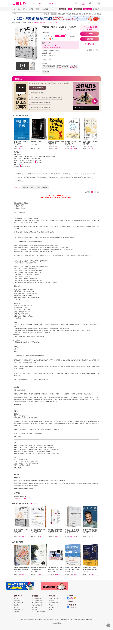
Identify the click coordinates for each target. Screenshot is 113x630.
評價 (45, 36)
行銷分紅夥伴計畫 (37, 605)
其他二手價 (73, 67)
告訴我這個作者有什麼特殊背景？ (40, 108)
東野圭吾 (68, 14)
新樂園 (20, 156)
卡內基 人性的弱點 (36, 141)
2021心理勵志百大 (20, 181)
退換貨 (51, 605)
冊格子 (41, 3)
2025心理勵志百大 (20, 174)
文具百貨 (45, 9)
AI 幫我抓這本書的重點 (37, 88)
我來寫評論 (17, 498)
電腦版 (54, 623)
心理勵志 (23, 23)
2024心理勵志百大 (67, 174)
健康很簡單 (78, 9)
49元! (69, 9)
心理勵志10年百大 (42, 174)
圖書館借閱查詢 (18, 609)
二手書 (31, 9)
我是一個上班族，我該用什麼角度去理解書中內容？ (45, 98)
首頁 (13, 23)
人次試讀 (71, 36)
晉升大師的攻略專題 (42, 177)
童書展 (99, 14)
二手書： (19, 146)
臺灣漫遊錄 (75, 14)
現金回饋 (16, 605)
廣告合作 (34, 609)
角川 (83, 14)
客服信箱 (51, 609)
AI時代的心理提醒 (31, 177)
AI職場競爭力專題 (54, 177)
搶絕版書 (62, 9)
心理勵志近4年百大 (31, 174)
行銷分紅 (96, 50)
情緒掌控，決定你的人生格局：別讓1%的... (73, 142)
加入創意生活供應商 (37, 603)
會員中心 (91, 3)
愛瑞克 (47, 32)
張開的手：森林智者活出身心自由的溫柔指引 (38, 568)
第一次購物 (17, 600)
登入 (76, 3)
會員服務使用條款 (80, 619)
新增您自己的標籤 (25, 166)
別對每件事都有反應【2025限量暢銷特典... (90, 142)
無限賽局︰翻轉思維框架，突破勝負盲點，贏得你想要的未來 (55, 531)
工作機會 (16, 611)
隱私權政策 (89, 619)
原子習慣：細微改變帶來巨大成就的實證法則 (38, 530)
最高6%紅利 (87, 9)
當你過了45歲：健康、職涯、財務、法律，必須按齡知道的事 (73, 569)
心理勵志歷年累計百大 (55, 174)
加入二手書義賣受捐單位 (39, 611)
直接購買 (90, 39)
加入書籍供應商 (36, 598)
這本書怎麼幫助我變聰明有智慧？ (40, 103)
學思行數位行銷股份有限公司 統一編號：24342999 (35, 619)
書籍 (13, 9)
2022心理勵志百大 (87, 177)
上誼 (95, 14)
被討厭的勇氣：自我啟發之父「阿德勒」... (21, 142)
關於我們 (16, 598)
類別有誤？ (39, 162)
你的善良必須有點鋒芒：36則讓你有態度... (56, 142)
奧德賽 (63, 14)
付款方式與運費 (53, 603)
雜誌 (19, 9)
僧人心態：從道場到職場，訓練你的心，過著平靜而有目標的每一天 (90, 531)
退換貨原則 (30, 489)
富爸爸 (91, 14)
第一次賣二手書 (18, 603)
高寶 (87, 14)
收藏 (51, 36)
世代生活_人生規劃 (20, 177)
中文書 (18, 23)
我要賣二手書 (97, 9)
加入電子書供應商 (37, 600)
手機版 (59, 623)
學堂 (34, 3)
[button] (99, 3)
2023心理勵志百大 (78, 174)
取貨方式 (51, 600)
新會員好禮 (17, 607)
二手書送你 (49, 3)
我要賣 (90, 50)
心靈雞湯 (30, 23)
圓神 (80, 14)
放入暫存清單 (89, 44)
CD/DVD (38, 9)
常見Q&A (51, 607)
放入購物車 (89, 33)
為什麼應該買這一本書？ (38, 93)
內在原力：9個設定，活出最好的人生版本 (21, 530)
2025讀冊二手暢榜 (65, 177)
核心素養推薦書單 (89, 174)
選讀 (59, 14)
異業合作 (34, 607)
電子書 (25, 9)
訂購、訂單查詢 (53, 598)
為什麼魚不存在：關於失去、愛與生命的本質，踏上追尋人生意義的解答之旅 (90, 569)
